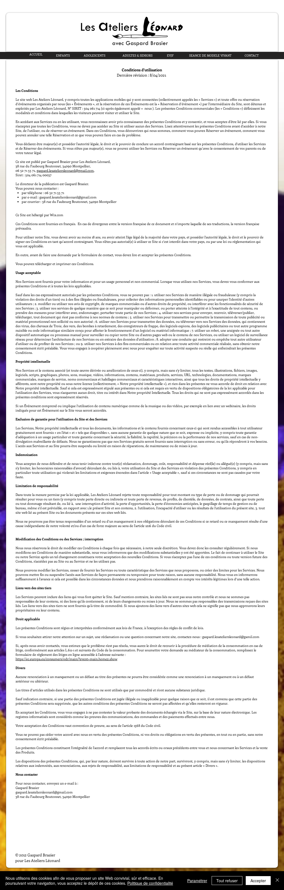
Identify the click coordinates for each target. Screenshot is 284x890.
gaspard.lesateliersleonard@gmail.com (65, 170)
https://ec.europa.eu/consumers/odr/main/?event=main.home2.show (66, 659)
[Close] (277, 881)
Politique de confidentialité (150, 883)
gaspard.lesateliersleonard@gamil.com (230, 636)
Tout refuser (227, 880)
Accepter (258, 880)
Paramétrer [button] (197, 880)
